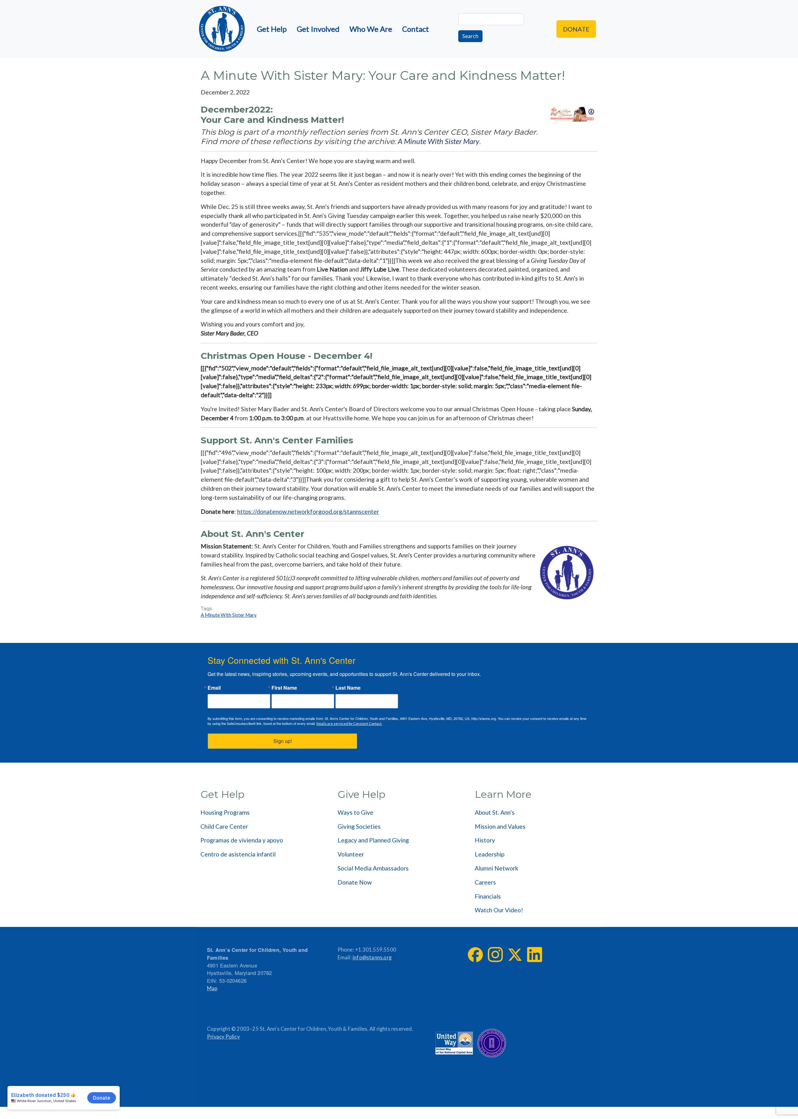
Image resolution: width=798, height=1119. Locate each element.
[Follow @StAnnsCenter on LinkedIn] (534, 954)
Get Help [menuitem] (272, 28)
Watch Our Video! (499, 910)
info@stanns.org (372, 957)
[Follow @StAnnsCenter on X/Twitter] (514, 954)
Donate (576, 29)
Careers (485, 882)
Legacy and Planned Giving (373, 840)
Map (212, 988)
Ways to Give (355, 812)
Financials (488, 896)
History (485, 840)
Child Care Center (224, 826)
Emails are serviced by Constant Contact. (349, 723)
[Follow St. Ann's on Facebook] (475, 954)
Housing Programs (225, 812)
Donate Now (355, 882)
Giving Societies (359, 826)
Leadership (489, 854)
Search (470, 36)
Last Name (348, 687)
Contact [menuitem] (415, 28)
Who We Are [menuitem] (370, 28)
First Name (284, 687)
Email (214, 687)
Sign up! (282, 741)
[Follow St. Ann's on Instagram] (495, 954)
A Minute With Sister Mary (438, 141)
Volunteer (351, 854)
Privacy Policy (223, 1037)
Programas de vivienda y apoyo (241, 840)
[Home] (222, 28)
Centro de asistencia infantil (238, 854)
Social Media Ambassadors (373, 868)
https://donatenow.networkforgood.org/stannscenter (308, 511)
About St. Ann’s (495, 812)
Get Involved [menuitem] (318, 28)
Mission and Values (500, 826)
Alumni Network (496, 868)
